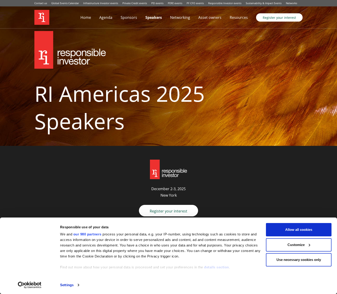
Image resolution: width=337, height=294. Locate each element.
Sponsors (129, 17)
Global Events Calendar (65, 3)
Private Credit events (134, 3)
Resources (239, 17)
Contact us (40, 3)
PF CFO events (195, 3)
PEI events (157, 3)
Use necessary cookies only (298, 260)
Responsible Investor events (224, 3)
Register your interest (279, 17)
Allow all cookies (298, 230)
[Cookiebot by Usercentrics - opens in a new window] (30, 285)
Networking (180, 17)
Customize (296, 245)
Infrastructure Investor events (100, 3)
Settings (67, 285)
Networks (291, 3)
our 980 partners (87, 234)
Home (85, 17)
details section (216, 267)
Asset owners (209, 17)
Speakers (153, 17)
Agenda (105, 17)
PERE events (175, 3)
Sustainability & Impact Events (264, 3)
